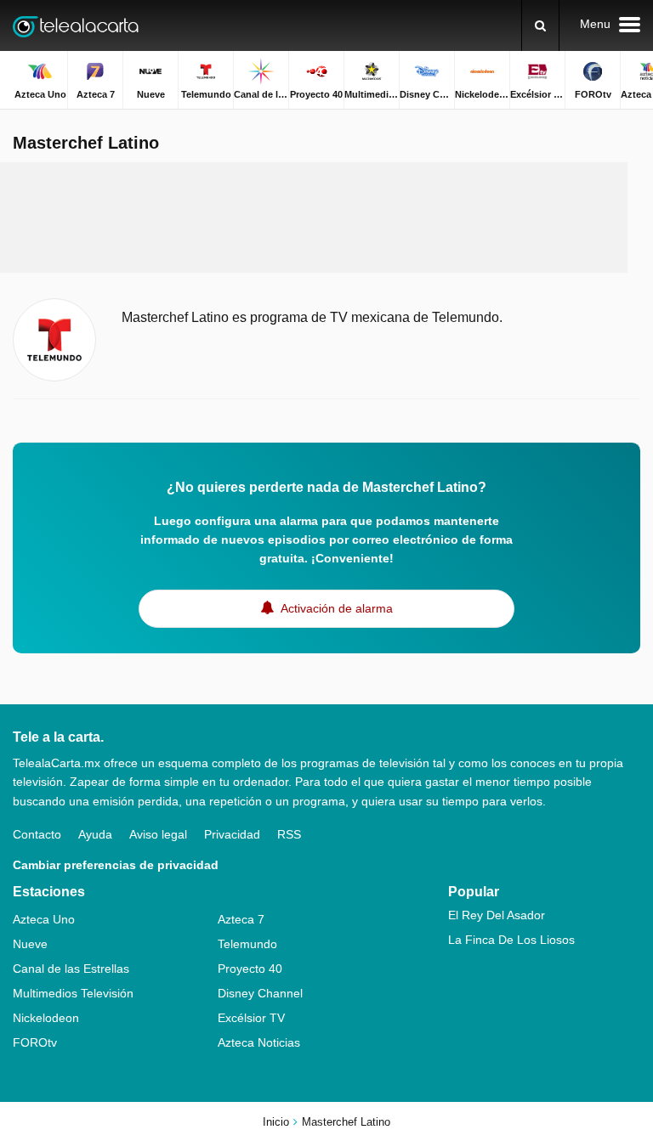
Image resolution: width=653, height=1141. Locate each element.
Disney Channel (260, 993)
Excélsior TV (251, 1018)
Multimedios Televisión (73, 993)
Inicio (276, 1122)
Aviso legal (158, 834)
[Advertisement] (326, 217)
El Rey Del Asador (496, 915)
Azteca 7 (241, 919)
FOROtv (35, 1042)
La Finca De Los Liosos (511, 939)
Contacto (37, 834)
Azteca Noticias (259, 1042)
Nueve (30, 944)
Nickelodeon (46, 1018)
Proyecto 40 (250, 968)
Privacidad (232, 834)
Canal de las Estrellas (71, 968)
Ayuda (95, 834)
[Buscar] (540, 25)
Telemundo (247, 944)
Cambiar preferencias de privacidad (116, 865)
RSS (289, 834)
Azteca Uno (44, 919)
